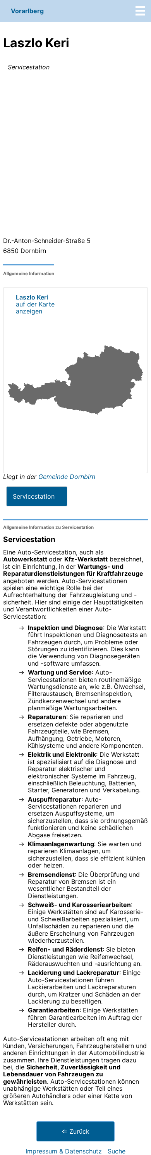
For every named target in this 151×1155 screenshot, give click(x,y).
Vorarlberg (27, 11)
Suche (116, 1151)
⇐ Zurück (75, 1131)
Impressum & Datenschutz (64, 1151)
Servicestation (34, 496)
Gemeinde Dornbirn (66, 476)
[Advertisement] (75, 155)
